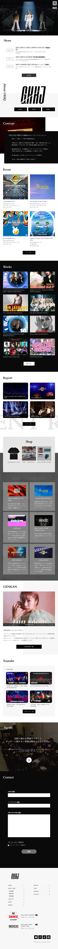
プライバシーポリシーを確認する (16, 842)
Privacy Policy (37, 942)
